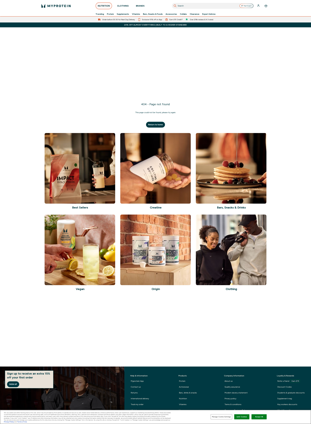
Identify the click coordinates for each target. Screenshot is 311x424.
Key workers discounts (287, 404)
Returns (134, 393)
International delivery (140, 399)
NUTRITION (104, 6)
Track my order (137, 404)
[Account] (258, 6)
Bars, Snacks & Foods (153, 14)
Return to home (155, 125)
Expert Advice (209, 14)
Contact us (136, 387)
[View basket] (266, 6)
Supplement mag (284, 399)
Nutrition (183, 399)
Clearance (194, 14)
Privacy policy (230, 399)
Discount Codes (284, 387)
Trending (100, 14)
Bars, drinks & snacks (188, 393)
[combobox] (213, 6)
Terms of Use (22, 422)
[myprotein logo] (56, 6)
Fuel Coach (248, 6)
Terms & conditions (233, 404)
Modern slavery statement (236, 393)
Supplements (123, 14)
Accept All (259, 417)
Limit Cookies (242, 417)
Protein (110, 14)
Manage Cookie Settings (221, 417)
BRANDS (140, 6)
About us (229, 381)
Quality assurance (232, 387)
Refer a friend (288, 381)
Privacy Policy (9, 422)
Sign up (13, 384)
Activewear (184, 387)
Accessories (171, 14)
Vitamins (136, 14)
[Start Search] (175, 6)
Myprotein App (137, 381)
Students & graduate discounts (291, 393)
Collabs (183, 14)
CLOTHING (123, 6)
